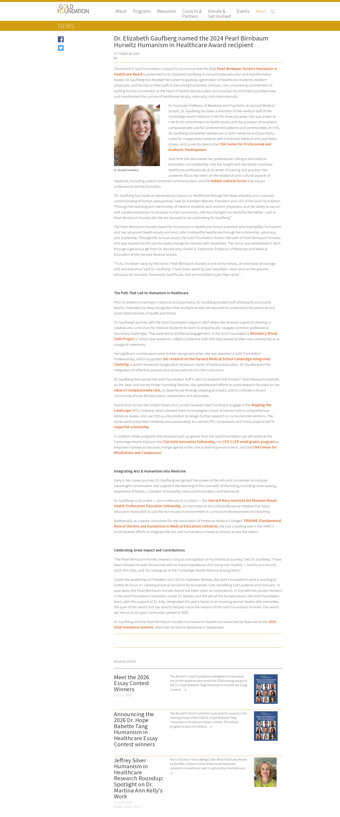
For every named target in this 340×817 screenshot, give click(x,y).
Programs (142, 11)
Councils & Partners (192, 14)
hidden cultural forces (229, 180)
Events (243, 11)
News (261, 11)
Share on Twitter (75, 49)
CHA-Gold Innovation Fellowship (188, 441)
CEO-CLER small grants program (248, 441)
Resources (166, 11)
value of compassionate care (137, 390)
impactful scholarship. (132, 427)
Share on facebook (77, 41)
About (121, 11)
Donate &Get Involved (219, 14)
